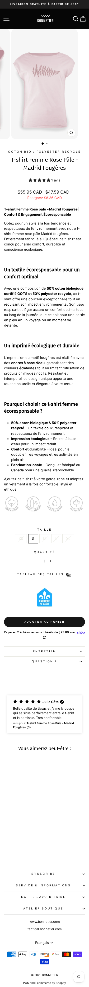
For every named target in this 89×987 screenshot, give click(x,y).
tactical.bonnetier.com (45, 929)
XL (68, 539)
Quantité (44, 552)
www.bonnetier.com (44, 921)
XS (21, 539)
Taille (44, 529)
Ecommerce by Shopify (50, 983)
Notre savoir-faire (43, 897)
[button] (44, 714)
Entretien (44, 651)
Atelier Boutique (43, 908)
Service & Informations (43, 885)
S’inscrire (43, 873)
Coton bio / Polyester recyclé (44, 151)
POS (26, 983)
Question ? (44, 661)
